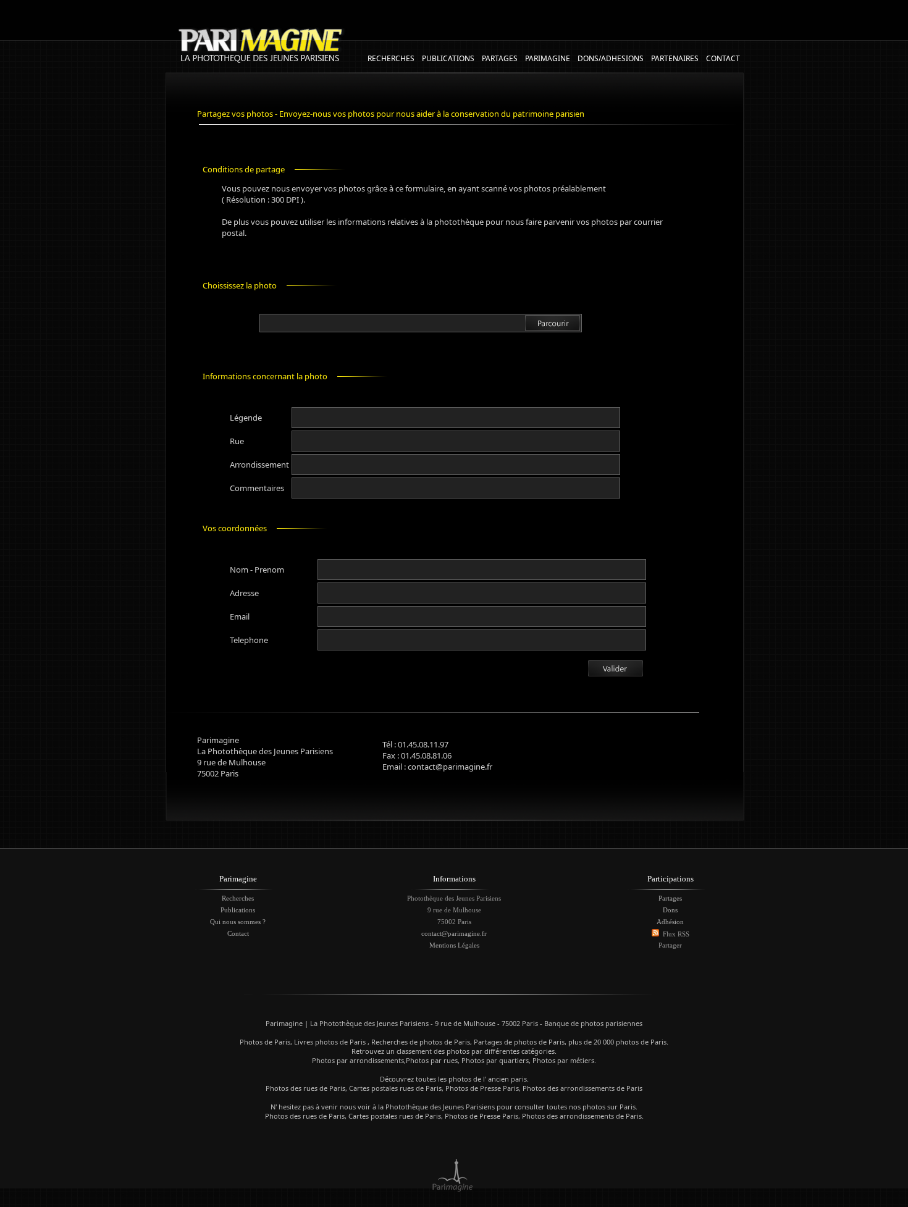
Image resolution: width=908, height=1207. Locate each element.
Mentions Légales (454, 945)
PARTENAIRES (675, 58)
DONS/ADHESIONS (611, 58)
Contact (238, 933)
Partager (670, 945)
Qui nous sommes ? (238, 921)
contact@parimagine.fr (454, 933)
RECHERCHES (391, 58)
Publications (238, 910)
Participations (670, 878)
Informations (454, 878)
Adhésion (670, 921)
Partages (670, 898)
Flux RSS (676, 934)
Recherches (238, 898)
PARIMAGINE (547, 58)
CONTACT (723, 58)
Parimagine (238, 878)
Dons (670, 910)
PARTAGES (500, 58)
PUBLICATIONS (448, 58)
